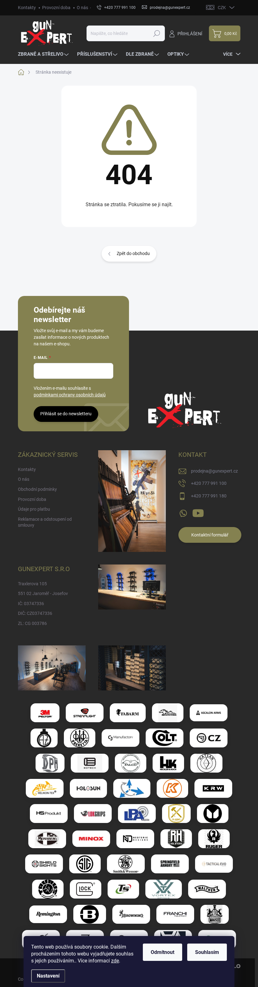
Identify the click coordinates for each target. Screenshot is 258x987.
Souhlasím (207, 952)
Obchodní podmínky (37, 489)
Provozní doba (56, 7)
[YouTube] (198, 512)
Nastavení (48, 976)
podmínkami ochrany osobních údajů (70, 394)
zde (115, 961)
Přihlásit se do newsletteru (66, 413)
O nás (82, 7)
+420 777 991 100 (209, 483)
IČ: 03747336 (31, 603)
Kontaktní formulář (209, 534)
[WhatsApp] (183, 512)
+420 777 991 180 (209, 495)
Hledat (156, 33)
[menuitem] (44, 54)
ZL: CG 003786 (32, 623)
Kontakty (27, 7)
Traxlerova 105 (32, 583)
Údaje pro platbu (34, 509)
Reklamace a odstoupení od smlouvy (45, 522)
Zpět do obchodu (133, 253)
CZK (222, 7)
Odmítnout (162, 952)
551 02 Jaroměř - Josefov (43, 593)
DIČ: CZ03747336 (35, 613)
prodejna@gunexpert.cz (214, 471)
